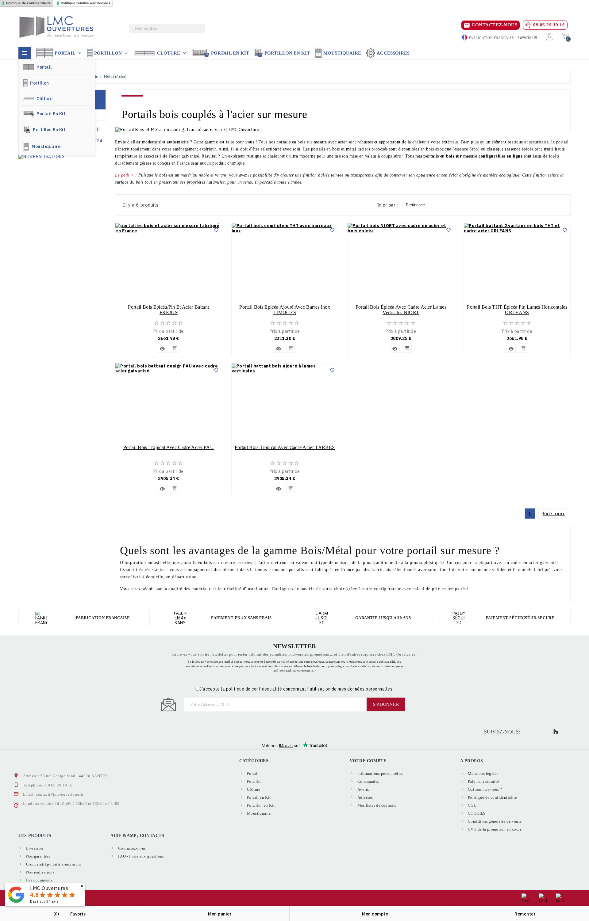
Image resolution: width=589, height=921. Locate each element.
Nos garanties (38, 856)
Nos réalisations (40, 872)
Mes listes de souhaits (376, 805)
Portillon (111, 53)
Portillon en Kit (287, 53)
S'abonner (386, 704)
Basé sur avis (44, 901)
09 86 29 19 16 (58, 785)
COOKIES (477, 813)
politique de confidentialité (254, 689)
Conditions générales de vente (495, 821)
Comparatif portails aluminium (53, 864)
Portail (69, 53)
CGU (472, 805)
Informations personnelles (380, 773)
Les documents (39, 880)
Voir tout (553, 514)
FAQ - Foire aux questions (141, 856)
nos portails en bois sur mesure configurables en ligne (468, 156)
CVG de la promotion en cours (495, 829)
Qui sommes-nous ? (485, 789)
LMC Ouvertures (49, 888)
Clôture (172, 53)
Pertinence (415, 205)
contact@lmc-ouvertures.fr (59, 794)
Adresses (365, 797)
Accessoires (393, 53)
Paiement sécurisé (483, 781)
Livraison (34, 848)
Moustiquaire (342, 53)
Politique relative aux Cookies (85, 3)
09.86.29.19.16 (549, 24)
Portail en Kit (230, 53)
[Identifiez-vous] (549, 36)
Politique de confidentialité (28, 3)
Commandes (368, 781)
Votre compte (368, 761)
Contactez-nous (132, 848)
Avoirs (363, 789)
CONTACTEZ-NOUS (494, 24)
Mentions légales (483, 773)
